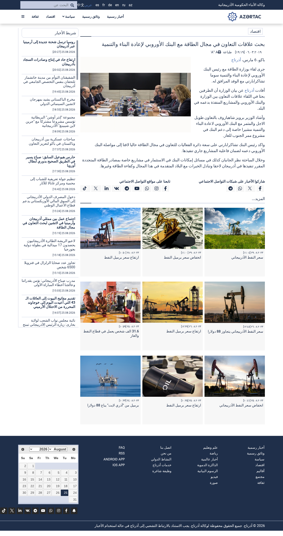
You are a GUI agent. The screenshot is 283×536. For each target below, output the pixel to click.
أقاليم (260, 471)
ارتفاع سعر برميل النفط (121, 257)
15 (32, 479)
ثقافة (35, 17)
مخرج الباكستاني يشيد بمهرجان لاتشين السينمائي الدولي (52, 101)
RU (123, 5)
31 (75, 499)
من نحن (166, 453)
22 (32, 486)
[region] (50, 183)
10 (75, 479)
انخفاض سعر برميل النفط (182, 257)
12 (57, 479)
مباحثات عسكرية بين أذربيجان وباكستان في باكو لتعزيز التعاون (52, 141)
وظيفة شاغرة (161, 471)
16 (24, 479)
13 (48, 479)
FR (103, 5)
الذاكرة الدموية (207, 465)
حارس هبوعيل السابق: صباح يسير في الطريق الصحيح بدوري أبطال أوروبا (50, 161)
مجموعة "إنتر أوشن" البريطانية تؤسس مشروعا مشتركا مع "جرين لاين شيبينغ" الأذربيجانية (50, 121)
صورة (214, 483)
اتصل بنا (165, 448)
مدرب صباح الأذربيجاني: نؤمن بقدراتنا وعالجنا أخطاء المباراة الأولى (48, 282)
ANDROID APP (114, 459)
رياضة (214, 453)
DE (110, 5)
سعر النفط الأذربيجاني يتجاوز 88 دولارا (235, 331)
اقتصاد (50, 17)
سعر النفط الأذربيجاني (247, 257)
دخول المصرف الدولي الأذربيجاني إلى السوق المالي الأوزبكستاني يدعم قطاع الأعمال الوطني (49, 201)
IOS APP (119, 465)
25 (65, 492)
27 (48, 492)
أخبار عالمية (209, 459)
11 (65, 479)
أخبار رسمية (115, 17)
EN (117, 5)
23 (24, 486)
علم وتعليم (210, 448)
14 (40, 479)
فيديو (214, 477)
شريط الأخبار (65, 33)
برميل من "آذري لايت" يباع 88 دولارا (113, 405)
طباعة (227, 52)
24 (75, 492)
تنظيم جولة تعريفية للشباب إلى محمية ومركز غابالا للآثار (52, 181)
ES (97, 5)
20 (48, 486)
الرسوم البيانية (207, 471)
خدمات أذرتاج (162, 465)
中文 (80, 5)
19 (57, 486)
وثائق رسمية (91, 17)
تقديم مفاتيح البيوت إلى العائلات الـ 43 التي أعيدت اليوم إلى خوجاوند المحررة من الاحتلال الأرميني (50, 302)
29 (32, 492)
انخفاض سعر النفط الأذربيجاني (241, 405)
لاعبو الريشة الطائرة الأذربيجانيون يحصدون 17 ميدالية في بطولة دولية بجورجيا (49, 245)
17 (75, 486)
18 (65, 486)
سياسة (69, 17)
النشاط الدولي (161, 459)
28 (40, 492)
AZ (130, 5)
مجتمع (260, 477)
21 (40, 486)
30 (24, 492)
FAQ (122, 448)
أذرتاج (236, 59)
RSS (122, 453)
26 (57, 492)
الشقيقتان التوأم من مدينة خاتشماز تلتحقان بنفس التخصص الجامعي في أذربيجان (49, 81)
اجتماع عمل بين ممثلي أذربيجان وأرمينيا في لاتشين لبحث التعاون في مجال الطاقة (49, 223)
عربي (88, 5)
